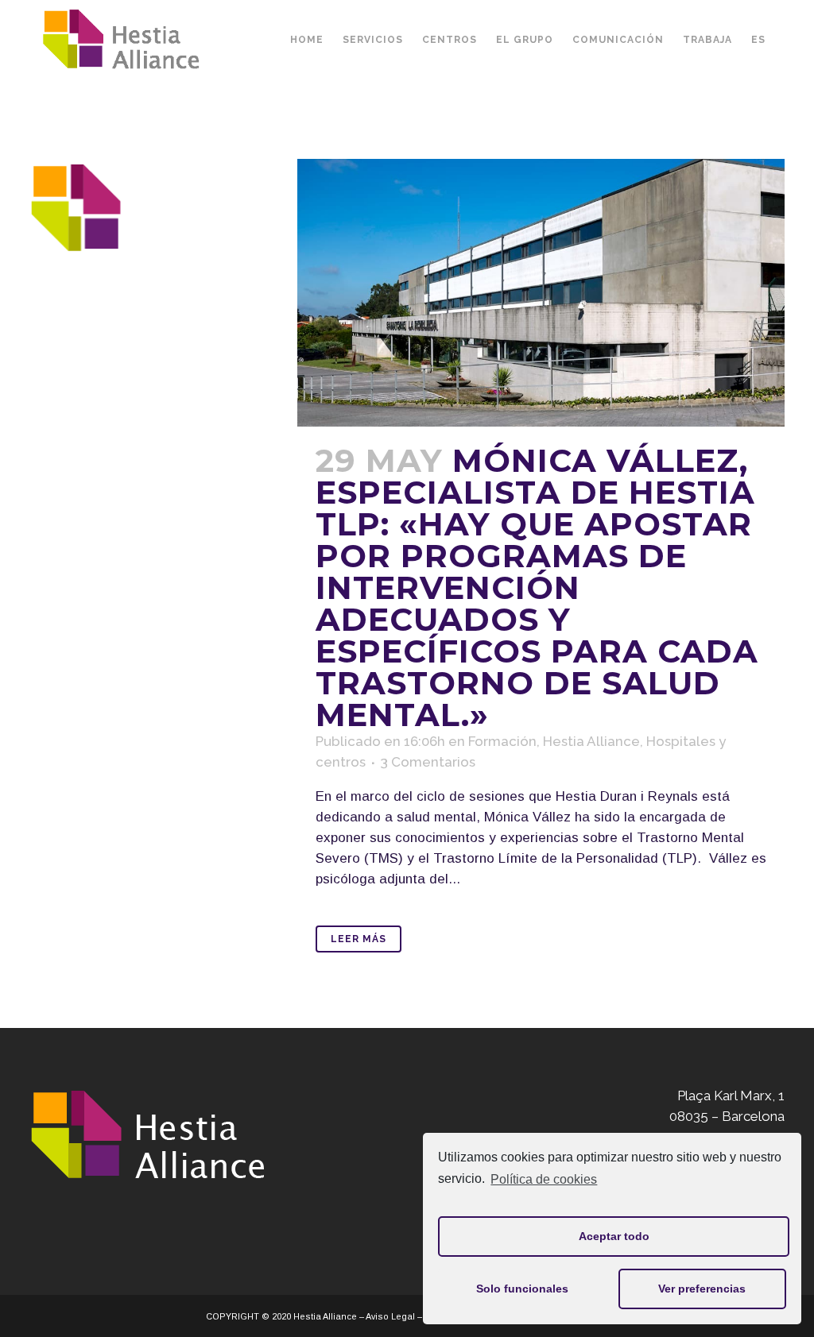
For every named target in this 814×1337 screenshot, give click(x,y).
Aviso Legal (390, 1316)
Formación (502, 741)
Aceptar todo (614, 1236)
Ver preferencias (702, 1288)
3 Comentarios (427, 762)
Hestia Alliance (591, 741)
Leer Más (358, 939)
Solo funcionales (522, 1288)
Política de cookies (543, 1179)
